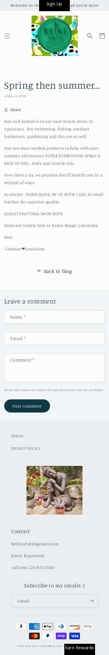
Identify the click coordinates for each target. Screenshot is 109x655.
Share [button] (16, 109)
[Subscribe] (91, 600)
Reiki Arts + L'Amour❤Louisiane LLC (46, 646)
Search (17, 435)
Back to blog (58, 271)
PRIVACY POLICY (26, 448)
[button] (7, 36)
